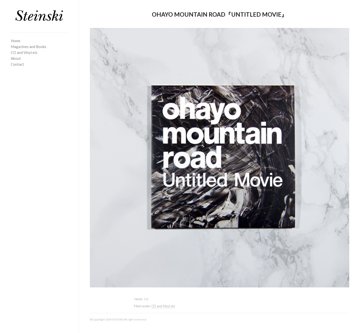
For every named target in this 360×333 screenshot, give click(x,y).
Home (15, 40)
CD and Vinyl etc (24, 52)
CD (146, 299)
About (16, 58)
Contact (17, 64)
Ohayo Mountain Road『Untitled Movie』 (219, 14)
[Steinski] (39, 15)
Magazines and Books (28, 46)
